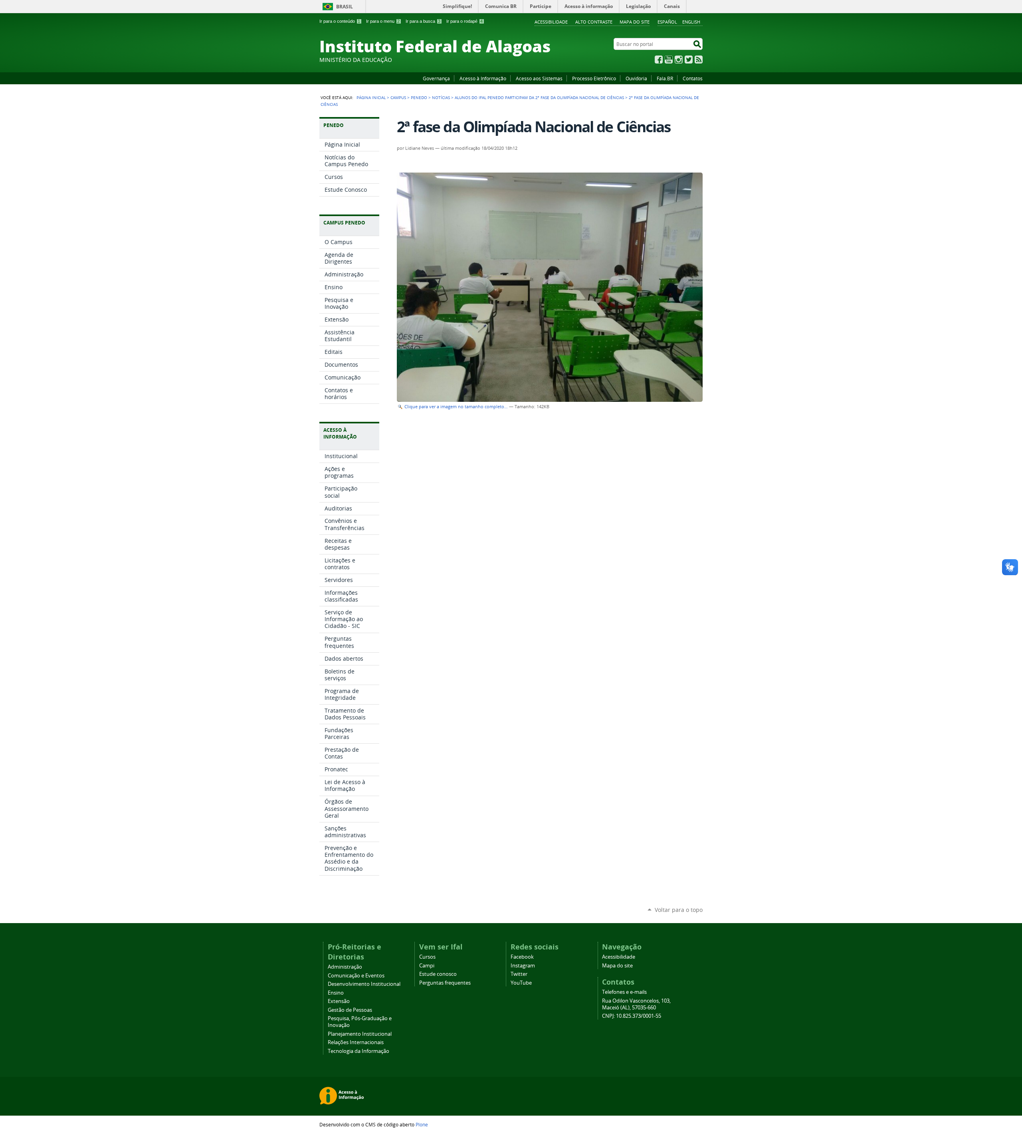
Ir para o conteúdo (339, 21)
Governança (436, 78)
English (691, 22)
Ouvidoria (636, 78)
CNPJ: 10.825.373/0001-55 (631, 1016)
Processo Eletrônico (594, 78)
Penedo (419, 97)
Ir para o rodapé (464, 21)
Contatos (693, 78)
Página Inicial (371, 97)
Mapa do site (635, 22)
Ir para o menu (383, 21)
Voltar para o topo (679, 910)
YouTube (669, 60)
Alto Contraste (593, 22)
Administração (345, 966)
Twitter (689, 60)
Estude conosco (438, 974)
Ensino (336, 992)
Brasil (344, 6)
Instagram (679, 60)
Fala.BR (665, 78)
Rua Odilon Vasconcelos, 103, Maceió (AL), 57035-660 (636, 1004)
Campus (398, 97)
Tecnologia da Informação (358, 1051)
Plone (422, 1124)
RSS (699, 60)
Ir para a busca (423, 21)
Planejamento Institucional (360, 1034)
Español (667, 22)
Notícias (441, 97)
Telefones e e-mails (624, 992)
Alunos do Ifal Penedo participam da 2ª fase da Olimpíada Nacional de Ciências (539, 97)
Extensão (339, 1001)
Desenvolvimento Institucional (364, 984)
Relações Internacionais (356, 1042)
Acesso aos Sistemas (539, 78)
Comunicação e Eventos (356, 975)
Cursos (427, 956)
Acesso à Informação (483, 78)
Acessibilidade (551, 22)
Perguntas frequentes (445, 982)
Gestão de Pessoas (350, 1010)
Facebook (659, 60)
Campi (426, 965)
